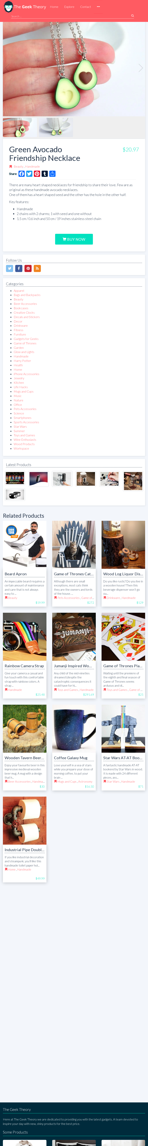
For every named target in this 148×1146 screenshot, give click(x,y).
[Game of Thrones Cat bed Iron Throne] (74, 545)
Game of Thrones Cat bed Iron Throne (87, 573)
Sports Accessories (26, 422)
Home (54, 6)
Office (18, 404)
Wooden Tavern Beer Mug (27, 757)
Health (18, 365)
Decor (18, 321)
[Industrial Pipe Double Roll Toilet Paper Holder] (24, 821)
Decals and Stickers (27, 317)
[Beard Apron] (24, 545)
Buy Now (75, 239)
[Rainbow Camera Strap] (24, 637)
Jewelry (19, 378)
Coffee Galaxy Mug (70, 757)
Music (18, 396)
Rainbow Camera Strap (24, 665)
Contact (85, 6)
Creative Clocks (24, 312)
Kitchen (19, 382)
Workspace (21, 448)
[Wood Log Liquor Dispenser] (123, 545)
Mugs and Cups (24, 391)
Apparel (19, 290)
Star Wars (20, 426)
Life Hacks (21, 387)
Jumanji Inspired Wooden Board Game (87, 665)
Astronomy (85, 781)
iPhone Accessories (26, 374)
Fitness (18, 330)
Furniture (20, 334)
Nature (18, 400)
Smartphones (22, 417)
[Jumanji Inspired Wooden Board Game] (74, 637)
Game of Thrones (25, 343)
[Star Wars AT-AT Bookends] (123, 729)
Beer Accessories (25, 303)
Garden (19, 347)
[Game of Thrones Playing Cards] (123, 637)
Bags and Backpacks (27, 295)
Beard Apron (16, 573)
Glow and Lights (24, 352)
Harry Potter (22, 360)
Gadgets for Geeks (26, 339)
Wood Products (24, 444)
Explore (69, 6)
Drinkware (21, 325)
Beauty (18, 166)
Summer (19, 431)
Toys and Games (24, 435)
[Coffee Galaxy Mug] (74, 729)
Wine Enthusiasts (25, 439)
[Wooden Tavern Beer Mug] (24, 729)
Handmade (32, 166)
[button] (98, 7)
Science (19, 413)
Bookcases (21, 308)
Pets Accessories (25, 409)
